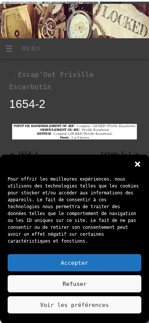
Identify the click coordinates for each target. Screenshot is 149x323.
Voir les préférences (74, 305)
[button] (137, 164)
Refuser (75, 284)
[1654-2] (74, 132)
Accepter (74, 262)
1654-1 (28, 153)
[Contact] (139, 16)
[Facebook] (128, 16)
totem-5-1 (115, 153)
